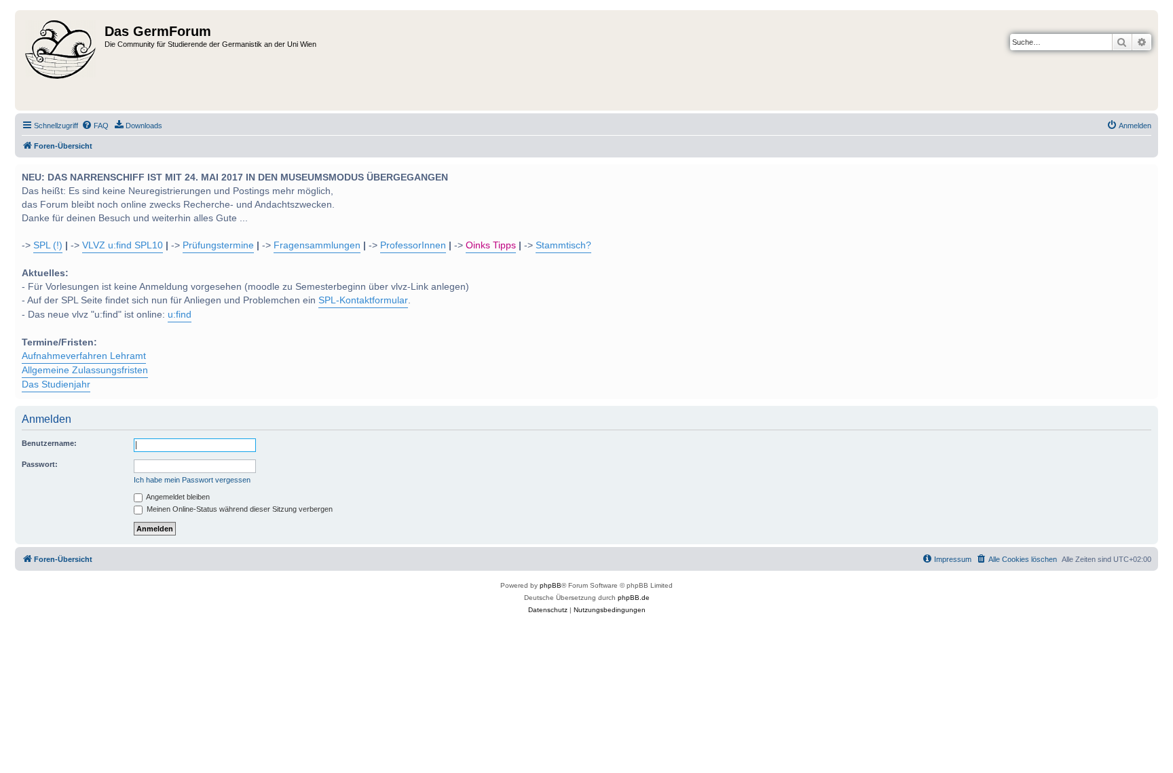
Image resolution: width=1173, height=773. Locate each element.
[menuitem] (95, 125)
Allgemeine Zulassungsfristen (85, 370)
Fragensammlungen (317, 245)
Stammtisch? (563, 245)
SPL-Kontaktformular (363, 300)
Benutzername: (49, 443)
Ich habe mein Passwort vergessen (192, 480)
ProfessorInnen (413, 245)
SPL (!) (47, 245)
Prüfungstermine (218, 245)
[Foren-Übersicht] (61, 60)
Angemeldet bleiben (177, 497)
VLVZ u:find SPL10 (122, 245)
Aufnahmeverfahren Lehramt (84, 356)
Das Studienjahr (56, 384)
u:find (179, 314)
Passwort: (40, 464)
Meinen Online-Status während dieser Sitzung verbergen (239, 509)
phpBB (550, 585)
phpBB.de (634, 597)
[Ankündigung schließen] (1146, 173)
